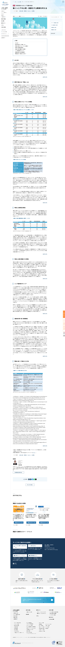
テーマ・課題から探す (54, 22)
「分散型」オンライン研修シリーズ (19, 632)
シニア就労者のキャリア (19, 50)
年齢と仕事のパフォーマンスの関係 (21, 46)
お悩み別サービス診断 (42, 631)
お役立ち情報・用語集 (53, 613)
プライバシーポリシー (20, 637)
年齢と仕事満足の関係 (19, 47)
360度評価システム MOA (30, 629)
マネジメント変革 (16, 624)
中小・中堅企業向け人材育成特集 (31, 626)
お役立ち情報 (3, 27)
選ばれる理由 (3, 18)
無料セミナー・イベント (20, 555)
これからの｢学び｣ (16, 631)
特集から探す (15, 617)
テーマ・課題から (4, 12)
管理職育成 (40, 624)
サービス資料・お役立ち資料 (21, 546)
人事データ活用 (47, 625)
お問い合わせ (33, 545)
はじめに (16, 42)
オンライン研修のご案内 (17, 622)
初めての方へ (4, 29)
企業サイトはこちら (32, 600)
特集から (2, 15)
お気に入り (45, 16)
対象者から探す (53, 27)
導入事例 (2, 20)
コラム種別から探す (54, 25)
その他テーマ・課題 (41, 629)
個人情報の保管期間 (33, 637)
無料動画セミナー (34, 555)
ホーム (13, 1)
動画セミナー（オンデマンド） (41, 613)
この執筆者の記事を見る (18, 472)
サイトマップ (48, 637)
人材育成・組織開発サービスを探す (4, 8)
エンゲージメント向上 (48, 624)
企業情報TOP (3, 37)
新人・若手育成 (41, 625)
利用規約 (45, 637)
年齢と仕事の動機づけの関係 (20, 49)
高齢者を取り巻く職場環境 (20, 52)
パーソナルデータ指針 (27, 637)
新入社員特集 (16, 629)
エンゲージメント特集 (29, 625)
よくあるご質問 (4, 31)
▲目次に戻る (45, 76)
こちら (53, 547)
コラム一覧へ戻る (29, 484)
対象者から (3, 11)
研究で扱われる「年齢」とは (20, 44)
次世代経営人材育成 (41, 628)
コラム (2, 25)
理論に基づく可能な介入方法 (20, 53)
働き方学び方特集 (16, 625)
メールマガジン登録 (53, 614)
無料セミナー (3, 23)
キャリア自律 (19, 1)
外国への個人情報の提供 (39, 637)
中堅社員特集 (16, 628)
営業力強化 (46, 628)
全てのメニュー (4, 33)
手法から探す (15, 615)
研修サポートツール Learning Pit (31, 628)
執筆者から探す (53, 29)
